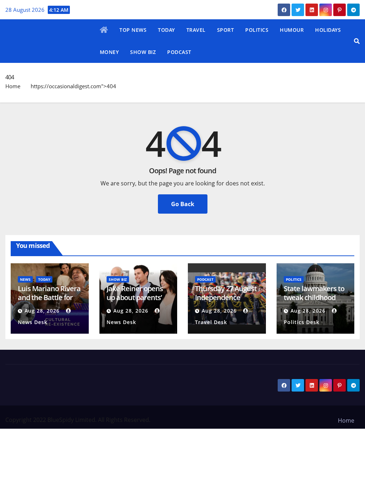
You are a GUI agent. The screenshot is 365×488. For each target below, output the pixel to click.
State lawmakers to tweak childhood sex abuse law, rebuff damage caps (315, 302)
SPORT (225, 29)
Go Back (182, 204)
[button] (357, 41)
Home (12, 86)
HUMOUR (292, 29)
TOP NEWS (132, 29)
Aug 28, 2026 (42, 310)
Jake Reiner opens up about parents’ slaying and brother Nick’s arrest (137, 302)
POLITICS (256, 29)
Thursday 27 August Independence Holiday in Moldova (226, 297)
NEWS (25, 279)
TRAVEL (196, 29)
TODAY (166, 29)
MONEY (109, 52)
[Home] (104, 30)
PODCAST (179, 52)
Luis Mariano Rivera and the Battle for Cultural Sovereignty (49, 302)
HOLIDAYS (328, 29)
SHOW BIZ (143, 52)
